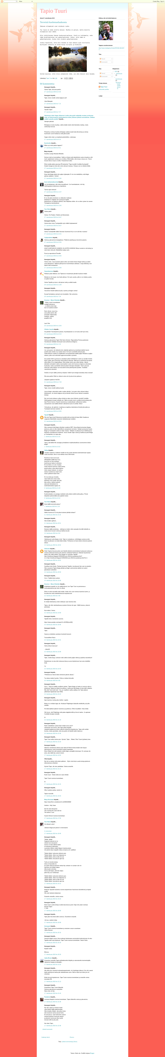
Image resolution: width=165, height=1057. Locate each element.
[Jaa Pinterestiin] (72, 78)
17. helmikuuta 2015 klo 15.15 (52, 769)
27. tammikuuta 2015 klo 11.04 (52, 178)
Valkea (46, 450)
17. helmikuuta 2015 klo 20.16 (52, 932)
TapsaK (46, 415)
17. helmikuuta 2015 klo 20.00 (52, 910)
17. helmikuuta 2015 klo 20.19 (52, 942)
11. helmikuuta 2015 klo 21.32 (52, 514)
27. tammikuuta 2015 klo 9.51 (52, 148)
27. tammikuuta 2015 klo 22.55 (52, 242)
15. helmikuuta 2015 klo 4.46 (52, 595)
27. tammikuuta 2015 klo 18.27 (52, 225)
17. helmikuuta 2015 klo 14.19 (52, 741)
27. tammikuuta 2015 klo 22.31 (52, 234)
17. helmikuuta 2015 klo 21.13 (52, 981)
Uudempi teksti (45, 1037)
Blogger (92, 1053)
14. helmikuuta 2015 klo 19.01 (52, 560)
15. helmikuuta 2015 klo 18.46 (52, 624)
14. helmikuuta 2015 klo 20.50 (52, 572)
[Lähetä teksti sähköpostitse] (61, 78)
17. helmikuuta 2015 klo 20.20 (52, 954)
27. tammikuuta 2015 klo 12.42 (52, 205)
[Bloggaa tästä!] (67, 78)
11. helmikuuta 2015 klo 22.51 (52, 523)
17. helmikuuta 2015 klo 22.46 (52, 1025)
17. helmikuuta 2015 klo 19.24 (52, 899)
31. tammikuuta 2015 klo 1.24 (52, 344)
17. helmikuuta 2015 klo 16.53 (52, 796)
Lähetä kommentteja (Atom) (69, 1041)
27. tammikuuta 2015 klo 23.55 (52, 256)
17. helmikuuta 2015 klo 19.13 (52, 883)
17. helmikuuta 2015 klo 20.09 (52, 922)
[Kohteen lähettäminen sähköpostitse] (65, 78)
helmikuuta (119, 73)
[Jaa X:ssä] (68, 78)
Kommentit (104, 62)
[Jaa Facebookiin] (70, 78)
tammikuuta (119, 79)
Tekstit (103, 59)
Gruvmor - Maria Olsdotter (52, 300)
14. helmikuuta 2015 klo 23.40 (52, 580)
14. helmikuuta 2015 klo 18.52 (52, 545)
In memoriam (48, 831)
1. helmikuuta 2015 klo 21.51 (52, 436)
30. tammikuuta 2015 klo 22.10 (52, 334)
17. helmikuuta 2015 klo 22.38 (52, 1001)
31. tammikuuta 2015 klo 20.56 (52, 421)
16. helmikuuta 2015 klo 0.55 (52, 680)
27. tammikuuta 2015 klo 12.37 (52, 192)
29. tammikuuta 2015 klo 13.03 (52, 325)
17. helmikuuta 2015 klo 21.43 (52, 993)
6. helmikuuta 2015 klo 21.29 (52, 488)
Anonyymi (47, 926)
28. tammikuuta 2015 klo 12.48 (52, 284)
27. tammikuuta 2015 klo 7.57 (52, 112)
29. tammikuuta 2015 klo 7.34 (52, 296)
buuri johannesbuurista (51, 182)
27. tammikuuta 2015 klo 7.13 (52, 103)
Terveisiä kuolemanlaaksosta (118, 85)
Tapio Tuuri (53, 11)
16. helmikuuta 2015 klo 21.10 (52, 720)
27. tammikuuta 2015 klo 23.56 (52, 267)
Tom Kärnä (47, 209)
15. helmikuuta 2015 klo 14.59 (52, 612)
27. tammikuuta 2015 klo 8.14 (52, 139)
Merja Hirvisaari (49, 799)
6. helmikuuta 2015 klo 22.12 (52, 498)
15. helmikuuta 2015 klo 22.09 (52, 651)
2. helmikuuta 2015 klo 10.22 (52, 446)
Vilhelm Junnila (49, 329)
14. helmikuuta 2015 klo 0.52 (52, 533)
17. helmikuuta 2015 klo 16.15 (52, 784)
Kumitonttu (47, 143)
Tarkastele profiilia (104, 89)
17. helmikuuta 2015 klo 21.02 (52, 964)
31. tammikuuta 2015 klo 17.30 (52, 382)
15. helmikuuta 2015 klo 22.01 (52, 640)
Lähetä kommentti (47, 1029)
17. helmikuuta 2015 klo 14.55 (52, 755)
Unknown (47, 548)
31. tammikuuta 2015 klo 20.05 (52, 411)
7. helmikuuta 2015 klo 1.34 (52, 506)
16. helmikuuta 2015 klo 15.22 (52, 694)
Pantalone (47, 997)
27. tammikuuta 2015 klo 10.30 (52, 168)
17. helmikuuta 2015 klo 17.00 (52, 818)
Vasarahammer (48, 271)
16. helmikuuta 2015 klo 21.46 (52, 733)
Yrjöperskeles (48, 237)
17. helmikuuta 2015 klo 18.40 (52, 833)
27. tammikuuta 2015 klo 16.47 (52, 217)
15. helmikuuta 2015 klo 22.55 (52, 668)
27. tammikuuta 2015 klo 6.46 (52, 92)
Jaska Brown (48, 958)
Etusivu (72, 1037)
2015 (116, 71)
